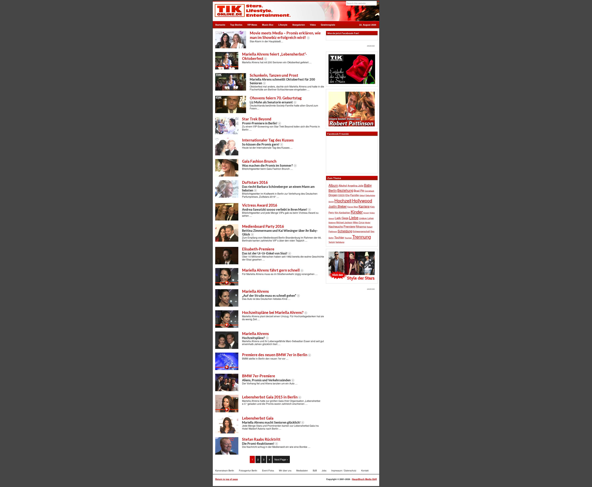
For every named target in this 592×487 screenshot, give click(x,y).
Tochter (339, 237)
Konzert (366, 212)
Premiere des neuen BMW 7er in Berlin (274, 354)
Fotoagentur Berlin (248, 470)
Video (311, 24)
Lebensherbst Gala (271, 420)
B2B (315, 470)
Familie (354, 195)
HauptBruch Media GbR (364, 479)
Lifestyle (281, 24)
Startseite (220, 24)
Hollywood (362, 200)
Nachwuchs (336, 226)
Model (367, 222)
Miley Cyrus (358, 222)
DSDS (341, 195)
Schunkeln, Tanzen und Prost (282, 79)
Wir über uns (285, 470)
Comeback (369, 190)
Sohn (331, 237)
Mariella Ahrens (269, 293)
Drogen (333, 195)
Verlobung (339, 242)
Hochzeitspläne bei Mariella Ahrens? (273, 312)
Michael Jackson (344, 222)
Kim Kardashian (342, 212)
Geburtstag (370, 195)
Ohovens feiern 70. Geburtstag (276, 100)
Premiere (349, 226)
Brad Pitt (359, 190)
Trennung (361, 236)
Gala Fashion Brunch (267, 163)
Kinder (357, 212)
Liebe (353, 217)
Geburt (362, 195)
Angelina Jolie (355, 185)
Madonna (332, 222)
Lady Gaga (341, 218)
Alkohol (343, 185)
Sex (372, 231)
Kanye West (352, 206)
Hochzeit (343, 200)
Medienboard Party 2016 (280, 230)
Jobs (324, 470)
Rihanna (361, 226)
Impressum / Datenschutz (343, 470)
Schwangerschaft (361, 231)
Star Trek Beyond (259, 121)
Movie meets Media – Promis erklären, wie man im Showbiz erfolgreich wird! (285, 35)
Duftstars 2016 (278, 186)
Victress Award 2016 (274, 207)
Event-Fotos (268, 470)
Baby (368, 185)
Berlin (333, 190)
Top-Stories (236, 24)
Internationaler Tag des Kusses (268, 142)
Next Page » (281, 459)
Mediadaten (302, 470)
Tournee (348, 237)
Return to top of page (226, 479)
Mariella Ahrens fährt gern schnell (271, 270)
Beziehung (345, 190)
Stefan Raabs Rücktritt (261, 441)
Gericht (331, 201)
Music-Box (266, 24)
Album (333, 185)
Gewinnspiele (328, 24)
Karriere (364, 206)
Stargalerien (298, 24)
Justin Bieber (338, 206)
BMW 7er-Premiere (266, 378)
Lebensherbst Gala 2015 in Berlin (270, 397)
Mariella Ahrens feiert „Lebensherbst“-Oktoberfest (274, 56)
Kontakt (365, 470)
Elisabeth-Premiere (264, 251)
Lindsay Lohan (366, 218)
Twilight (332, 242)
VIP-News (252, 24)
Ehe (347, 195)
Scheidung (345, 231)
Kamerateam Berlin (224, 470)
